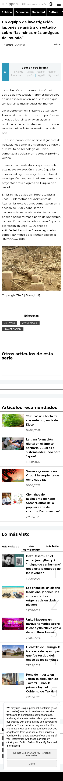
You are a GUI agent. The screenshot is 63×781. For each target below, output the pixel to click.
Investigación (12, 329)
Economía (22, 12)
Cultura (53, 12)
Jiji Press (9, 323)
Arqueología (29, 323)
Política (7, 12)
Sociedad (38, 12)
